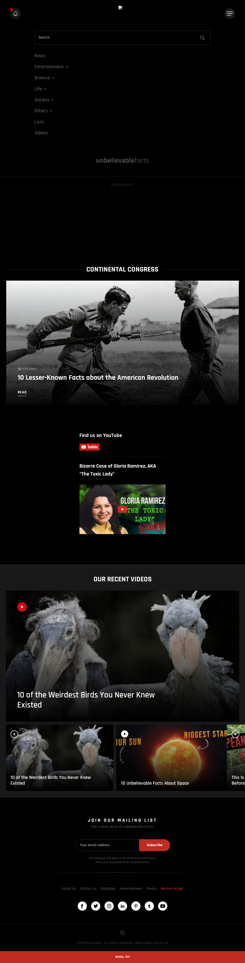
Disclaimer (108, 888)
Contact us (88, 888)
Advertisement (131, 888)
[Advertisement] (122, 221)
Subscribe (154, 845)
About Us (69, 888)
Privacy (151, 888)
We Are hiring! (172, 888)
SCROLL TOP (122, 957)
